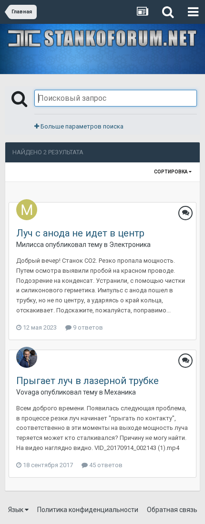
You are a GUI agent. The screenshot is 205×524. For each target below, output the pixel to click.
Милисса (30, 244)
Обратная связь (172, 509)
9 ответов (87, 327)
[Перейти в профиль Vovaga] (26, 357)
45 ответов (105, 465)
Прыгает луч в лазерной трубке (87, 380)
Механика (120, 392)
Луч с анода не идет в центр (80, 233)
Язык (16, 509)
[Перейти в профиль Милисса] (26, 209)
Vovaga (27, 392)
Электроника (130, 244)
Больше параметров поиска (81, 126)
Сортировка (171, 171)
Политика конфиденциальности (87, 509)
